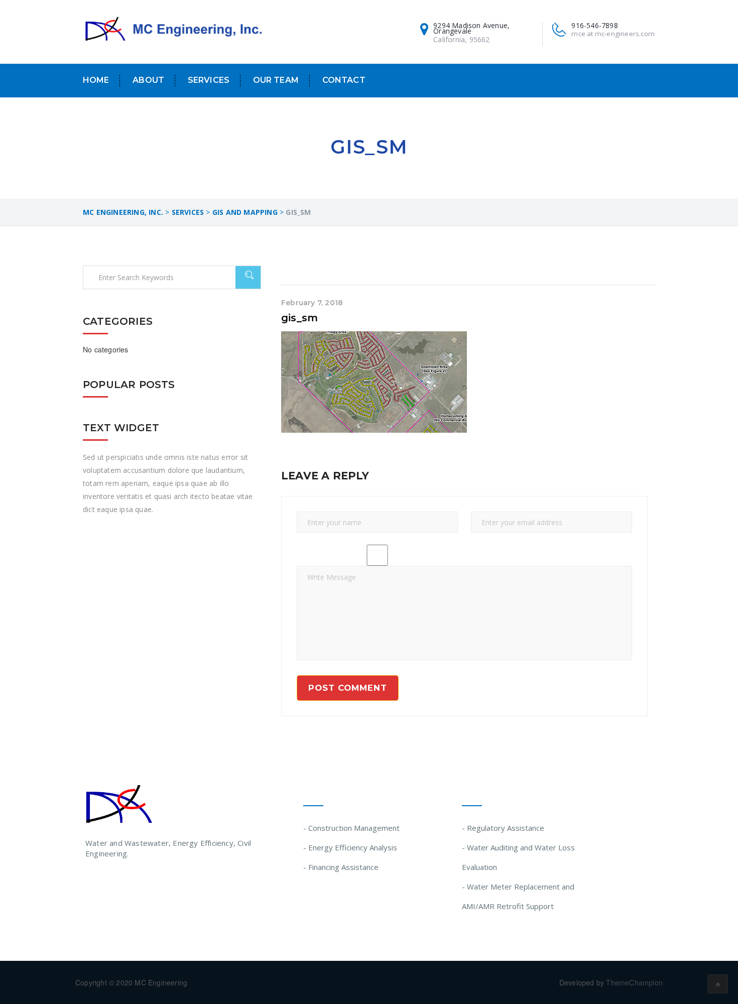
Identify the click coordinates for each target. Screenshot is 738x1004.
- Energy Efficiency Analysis (350, 847)
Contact (343, 80)
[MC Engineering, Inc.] (173, 30)
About (148, 80)
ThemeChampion (634, 982)
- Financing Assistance (341, 867)
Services (208, 80)
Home (96, 80)
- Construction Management (351, 828)
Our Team (276, 80)
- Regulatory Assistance (503, 828)
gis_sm (299, 318)
